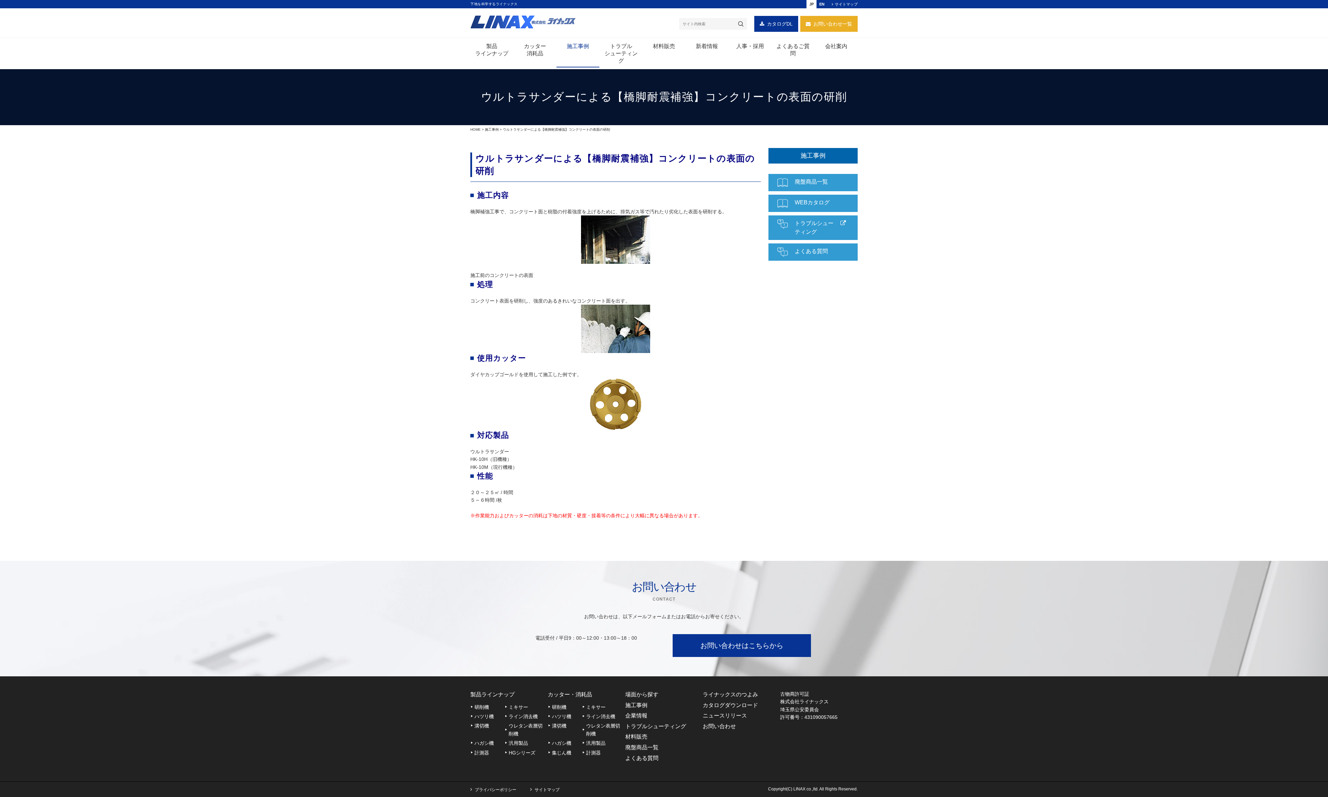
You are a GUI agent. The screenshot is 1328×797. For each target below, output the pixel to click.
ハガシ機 (484, 743)
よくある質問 (811, 251)
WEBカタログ (812, 202)
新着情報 (707, 46)
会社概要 (835, 64)
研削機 (488, 64)
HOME (475, 129)
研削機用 (534, 64)
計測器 (481, 753)
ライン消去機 (523, 716)
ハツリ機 (484, 716)
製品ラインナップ (491, 49)
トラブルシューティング (621, 53)
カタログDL (780, 24)
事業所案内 (870, 68)
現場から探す (574, 68)
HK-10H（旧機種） (491, 459)
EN (821, 4)
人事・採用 (750, 46)
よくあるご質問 (793, 49)
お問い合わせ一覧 (832, 24)
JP (811, 4)
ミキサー (518, 707)
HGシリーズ (487, 142)
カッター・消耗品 (570, 694)
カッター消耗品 (535, 49)
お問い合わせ (719, 726)
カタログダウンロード (730, 705)
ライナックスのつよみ (730, 694)
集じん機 (561, 753)
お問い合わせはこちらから (741, 645)
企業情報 (636, 716)
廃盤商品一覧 (811, 182)
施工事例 (578, 46)
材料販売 (664, 46)
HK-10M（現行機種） (493, 467)
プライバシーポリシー (495, 789)
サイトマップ (846, 4)
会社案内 (836, 46)
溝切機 (481, 726)
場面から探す (641, 694)
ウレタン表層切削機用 (531, 138)
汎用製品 (518, 743)
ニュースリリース (725, 716)
